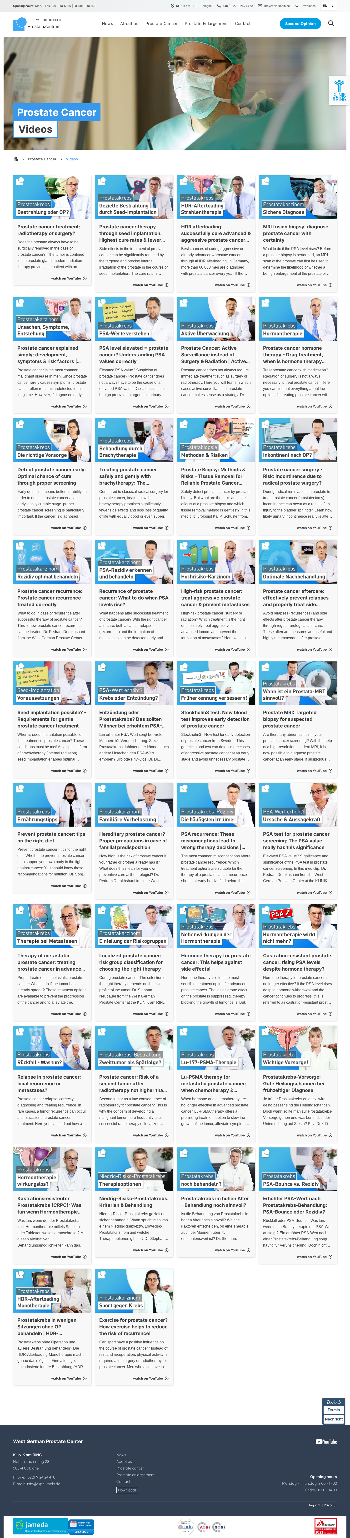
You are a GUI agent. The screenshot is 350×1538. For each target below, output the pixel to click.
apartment (15, 159)
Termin (334, 1410)
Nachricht (334, 1419)
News (121, 1454)
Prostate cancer (130, 1468)
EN (325, 6)
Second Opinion (300, 23)
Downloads (127, 1490)
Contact (123, 1481)
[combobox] (328, 5)
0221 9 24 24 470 (41, 1477)
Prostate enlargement (135, 1474)
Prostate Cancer (42, 159)
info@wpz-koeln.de (43, 1483)
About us (124, 1461)
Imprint (314, 1505)
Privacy (329, 1505)
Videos (72, 159)
